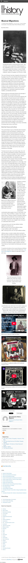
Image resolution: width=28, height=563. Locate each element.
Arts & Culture (23, 23)
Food (4, 518)
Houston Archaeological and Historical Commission (12, 477)
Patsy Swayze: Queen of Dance (8, 459)
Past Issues (5, 534)
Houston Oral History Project (8, 482)
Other (4, 531)
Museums (4, 528)
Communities (4, 24)
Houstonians (9, 24)
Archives (4, 509)
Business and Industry (7, 512)
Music (13, 24)
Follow (20, 413)
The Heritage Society (6, 486)
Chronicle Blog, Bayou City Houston (9, 499)
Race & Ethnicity (18, 24)
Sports (4, 546)
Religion (4, 540)
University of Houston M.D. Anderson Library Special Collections (14, 492)
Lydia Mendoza (18, 455)
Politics (4, 536)
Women (23, 24)
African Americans (7, 452)
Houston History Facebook (7, 480)
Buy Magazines (8, 251)
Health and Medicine (6, 519)
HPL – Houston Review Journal (8, 522)
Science (4, 545)
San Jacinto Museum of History (8, 485)
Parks (4, 533)
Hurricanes (5, 524)
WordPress (9, 559)
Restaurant (5, 542)
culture (8, 453)
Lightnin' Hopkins (10, 455)
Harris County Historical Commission (9, 474)
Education (4, 515)
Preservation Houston (7, 502)
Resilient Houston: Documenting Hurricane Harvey (12, 483)
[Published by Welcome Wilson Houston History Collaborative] (12, 14)
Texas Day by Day (7, 466)
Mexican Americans (5, 456)
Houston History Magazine (8, 23)
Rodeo (4, 543)
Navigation (6, 1)
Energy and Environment (7, 516)
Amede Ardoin (15, 452)
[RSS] (4, 433)
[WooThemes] (20, 559)
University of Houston (7, 548)
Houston (20, 453)
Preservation (5, 537)
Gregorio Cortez (13, 453)
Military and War (6, 527)
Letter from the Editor (6, 525)
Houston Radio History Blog (8, 500)
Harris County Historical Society (8, 476)
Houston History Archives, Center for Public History (12, 479)
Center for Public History (7, 473)
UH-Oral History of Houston (8, 488)
